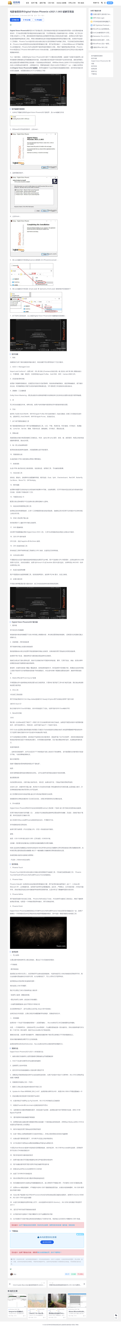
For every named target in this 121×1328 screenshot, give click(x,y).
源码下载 (43, 3)
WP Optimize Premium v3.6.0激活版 (105, 25)
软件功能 (94, 58)
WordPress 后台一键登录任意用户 (105, 44)
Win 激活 (81, 3)
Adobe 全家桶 (61, 3)
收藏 (74, 1274)
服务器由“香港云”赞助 (72, 1325)
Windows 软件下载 (27, 15)
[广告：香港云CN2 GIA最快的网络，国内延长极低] (11, 25)
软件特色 (94, 66)
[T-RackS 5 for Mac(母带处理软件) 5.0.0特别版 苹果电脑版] (37, 1301)
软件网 (49, 1325)
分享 (68, 1274)
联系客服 (53, 1325)
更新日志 (94, 71)
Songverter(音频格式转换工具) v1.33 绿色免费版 (17, 1312)
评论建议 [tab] (39, 20)
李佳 (14, 1274)
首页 (27, 3)
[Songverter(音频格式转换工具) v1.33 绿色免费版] (17, 1301)
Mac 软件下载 (33, 1310)
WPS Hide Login (98, 18)
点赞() (81, 1274)
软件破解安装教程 (97, 56)
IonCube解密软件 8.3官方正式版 (104, 33)
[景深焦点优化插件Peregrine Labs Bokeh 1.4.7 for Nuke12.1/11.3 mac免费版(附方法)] (57, 1301)
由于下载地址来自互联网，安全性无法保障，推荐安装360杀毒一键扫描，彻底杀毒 (47, 1225)
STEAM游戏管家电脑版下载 (102, 21)
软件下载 (34, 3)
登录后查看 (47, 1242)
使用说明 (94, 69)
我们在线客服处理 (43, 1252)
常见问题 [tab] (27, 20)
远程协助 (63, 1325)
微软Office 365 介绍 (100, 47)
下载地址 (94, 74)
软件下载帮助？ (56, 1252)
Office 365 (72, 3)
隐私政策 (58, 1325)
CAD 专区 (51, 3)
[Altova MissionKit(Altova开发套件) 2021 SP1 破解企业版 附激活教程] (77, 1301)
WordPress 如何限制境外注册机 (104, 29)
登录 (110, 3)
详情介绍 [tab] (16, 20)
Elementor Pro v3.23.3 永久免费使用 (105, 36)
